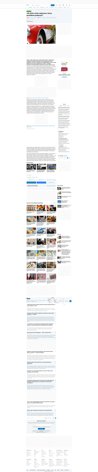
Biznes (38, 7)
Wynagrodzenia (36, 452)
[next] (55, 418)
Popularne (60, 105)
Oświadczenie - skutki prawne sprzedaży (64, 143)
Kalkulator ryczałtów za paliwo (62, 134)
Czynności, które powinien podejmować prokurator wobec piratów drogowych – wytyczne (63, 110)
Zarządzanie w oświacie (37, 464)
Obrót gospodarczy (29, 453)
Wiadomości (65, 451)
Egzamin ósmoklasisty (36, 466)
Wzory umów (65, 463)
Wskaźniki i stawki (58, 459)
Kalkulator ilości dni (51, 461)
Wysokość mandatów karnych (62, 149)
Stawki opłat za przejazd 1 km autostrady (64, 148)
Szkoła (35, 461)
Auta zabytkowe (38, 9)
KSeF (68, 7)
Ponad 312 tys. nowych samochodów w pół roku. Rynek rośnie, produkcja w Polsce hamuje (64, 121)
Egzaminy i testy (36, 463)
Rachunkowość (28, 452)
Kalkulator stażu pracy (51, 464)
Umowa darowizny (61, 144)
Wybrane (68, 105)
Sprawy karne (43, 452)
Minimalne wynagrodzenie (59, 461)
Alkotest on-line (34, 301)
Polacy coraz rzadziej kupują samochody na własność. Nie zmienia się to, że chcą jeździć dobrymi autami (64, 125)
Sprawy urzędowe (44, 454)
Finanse (65, 453)
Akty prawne (43, 459)
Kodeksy (43, 465)
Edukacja (65, 7)
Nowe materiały (60, 185)
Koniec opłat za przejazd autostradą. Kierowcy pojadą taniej (63, 127)
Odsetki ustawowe (58, 464)
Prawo (47, 7)
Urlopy (35, 454)
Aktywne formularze (63, 138)
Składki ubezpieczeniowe (59, 462)
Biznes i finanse (51, 451)
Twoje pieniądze (51, 7)
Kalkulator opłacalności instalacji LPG (63, 133)
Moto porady (34, 9)
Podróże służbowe (58, 463)
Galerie (51, 300)
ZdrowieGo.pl (65, 460)
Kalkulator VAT (51, 462)
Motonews (28, 300)
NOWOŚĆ (64, 73)
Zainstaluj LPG (29, 301)
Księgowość (30, 7)
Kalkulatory (62, 131)
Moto (56, 7)
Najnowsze (64, 105)
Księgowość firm (29, 450)
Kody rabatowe (66, 462)
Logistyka (44, 300)
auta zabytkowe (29, 177)
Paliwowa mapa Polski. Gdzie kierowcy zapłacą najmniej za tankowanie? (63, 118)
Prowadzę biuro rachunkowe (59, 452)
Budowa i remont (66, 454)
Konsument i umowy (44, 453)
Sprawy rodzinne (44, 451)
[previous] (45, 418)
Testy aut (36, 300)
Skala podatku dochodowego (59, 465)
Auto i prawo (40, 300)
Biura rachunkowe (58, 450)
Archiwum (65, 461)
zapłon (36, 177)
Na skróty (65, 459)
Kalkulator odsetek (51, 463)
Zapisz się (41, 428)
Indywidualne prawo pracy (37, 451)
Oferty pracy (65, 466)
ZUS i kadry (28, 454)
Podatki (27, 451)
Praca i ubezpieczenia (51, 453)
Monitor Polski (43, 461)
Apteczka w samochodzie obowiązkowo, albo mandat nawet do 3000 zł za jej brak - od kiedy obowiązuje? (64, 116)
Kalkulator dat (50, 460)
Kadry (34, 7)
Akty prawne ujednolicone (45, 464)
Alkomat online (60, 132)
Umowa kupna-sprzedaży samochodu (63, 139)
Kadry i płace (28, 464)
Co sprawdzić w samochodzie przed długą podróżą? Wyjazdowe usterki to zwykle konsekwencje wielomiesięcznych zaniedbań (64, 112)
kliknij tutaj (45, 432)
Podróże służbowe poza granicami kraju (63, 151)
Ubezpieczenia (36, 453)
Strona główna (28, 9)
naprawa (33, 177)
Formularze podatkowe (67, 464)
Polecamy (59, 234)
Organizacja (28, 460)
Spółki (49, 452)
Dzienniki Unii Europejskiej (45, 463)
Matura (35, 465)
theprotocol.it (65, 465)
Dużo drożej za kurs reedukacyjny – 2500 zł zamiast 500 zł (64, 114)
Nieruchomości (60, 7)
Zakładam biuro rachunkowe (59, 451)
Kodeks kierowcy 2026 (64, 74)
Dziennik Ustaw (43, 460)
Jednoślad (47, 300)
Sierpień (65, 155)
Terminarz (61, 155)
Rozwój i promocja (29, 463)
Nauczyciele (35, 462)
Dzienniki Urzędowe (44, 462)
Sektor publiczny (42, 7)
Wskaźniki (61, 146)
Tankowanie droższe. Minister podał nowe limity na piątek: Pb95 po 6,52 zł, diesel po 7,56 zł (64, 107)
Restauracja (42, 9)
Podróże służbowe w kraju (62, 150)
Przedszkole (35, 460)
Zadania (28, 462)
